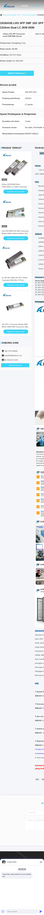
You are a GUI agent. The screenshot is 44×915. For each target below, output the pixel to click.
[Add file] (3, 911)
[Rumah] (9, 6)
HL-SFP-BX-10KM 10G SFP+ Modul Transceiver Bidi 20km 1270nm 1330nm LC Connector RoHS (14, 280)
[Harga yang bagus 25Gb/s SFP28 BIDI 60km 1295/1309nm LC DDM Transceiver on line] (16, 167)
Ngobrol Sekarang (15, 73)
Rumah (24, 6)
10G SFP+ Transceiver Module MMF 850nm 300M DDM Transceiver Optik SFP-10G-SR (15, 326)
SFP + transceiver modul (26, 15)
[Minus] (40, 862)
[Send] (41, 911)
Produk (36, 6)
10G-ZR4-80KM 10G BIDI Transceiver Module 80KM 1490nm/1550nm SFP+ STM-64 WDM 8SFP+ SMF (15, 233)
